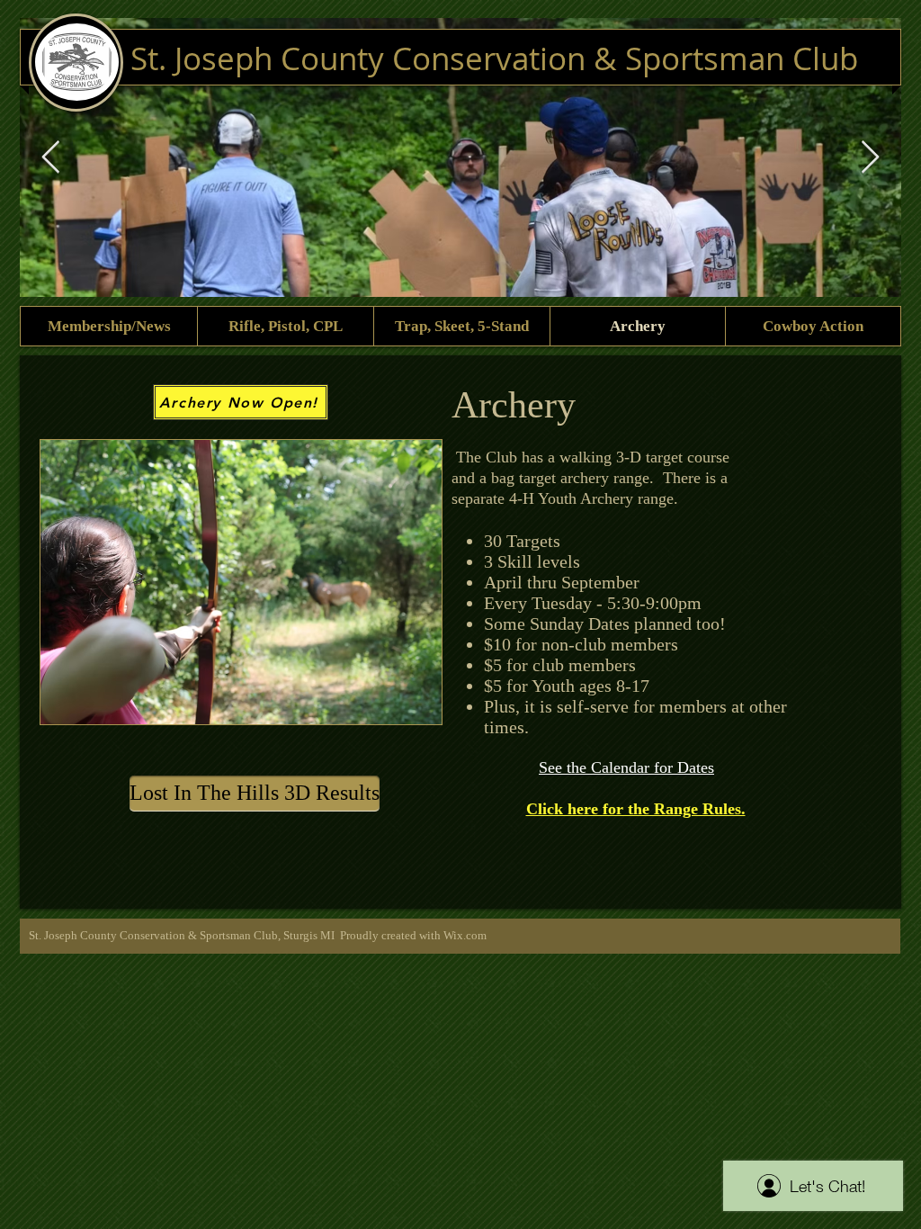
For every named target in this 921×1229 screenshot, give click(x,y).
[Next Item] (870, 157)
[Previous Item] (50, 157)
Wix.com (465, 935)
